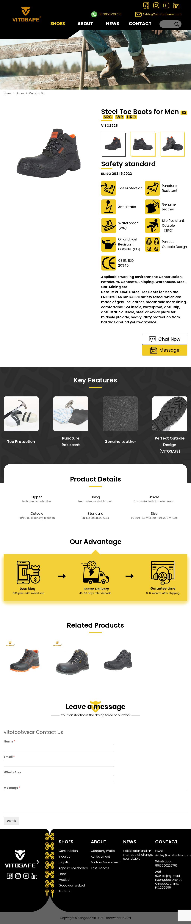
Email (9, 757)
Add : (158, 872)
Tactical (65, 891)
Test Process (100, 868)
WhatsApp (12, 772)
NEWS (112, 24)
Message (12, 788)
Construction (37, 93)
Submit (11, 821)
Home (8, 93)
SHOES (57, 24)
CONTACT (140, 24)
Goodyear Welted (72, 885)
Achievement (100, 856)
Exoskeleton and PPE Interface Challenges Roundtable (138, 855)
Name (9, 742)
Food (62, 874)
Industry (64, 856)
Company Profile (103, 851)
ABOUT (85, 24)
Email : (159, 851)
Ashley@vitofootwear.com (162, 14)
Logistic (64, 862)
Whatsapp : (163, 861)
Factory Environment (106, 862)
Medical (64, 880)
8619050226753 (110, 14)
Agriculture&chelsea (73, 868)
